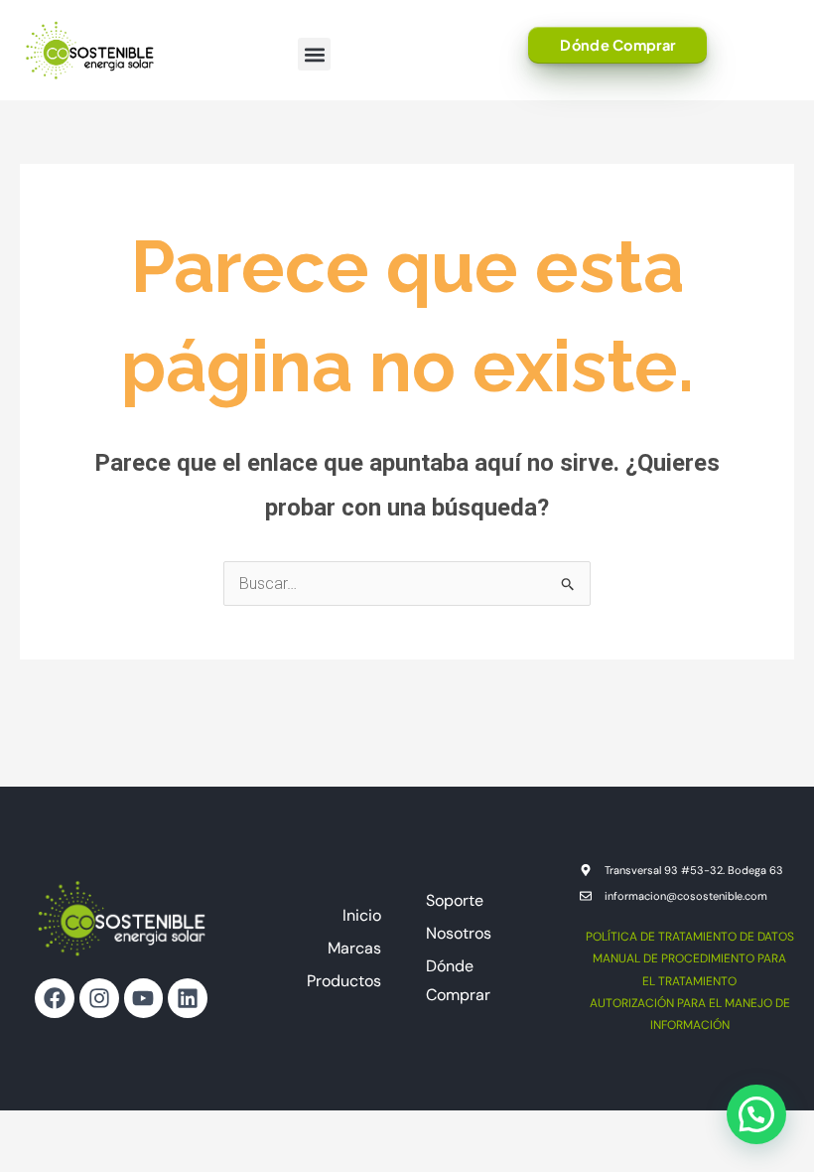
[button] (314, 54)
